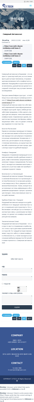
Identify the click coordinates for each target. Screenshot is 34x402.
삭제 (19, 65)
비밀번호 (4, 275)
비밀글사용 (7, 284)
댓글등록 (17, 307)
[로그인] (17, 381)
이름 (3, 267)
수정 (14, 65)
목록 (24, 65)
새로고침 (18, 290)
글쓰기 (29, 65)
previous (7, 62)
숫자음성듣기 (18, 287)
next (16, 62)
